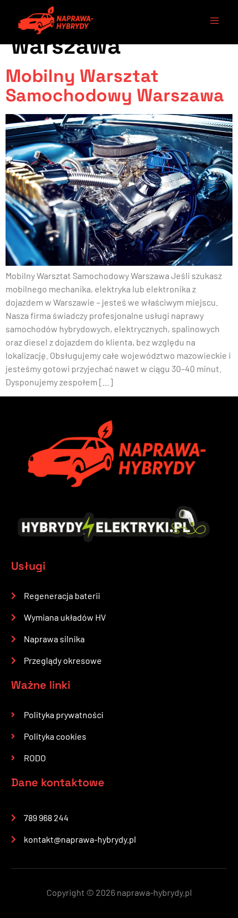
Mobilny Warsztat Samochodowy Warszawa (115, 85)
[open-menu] (209, 22)
